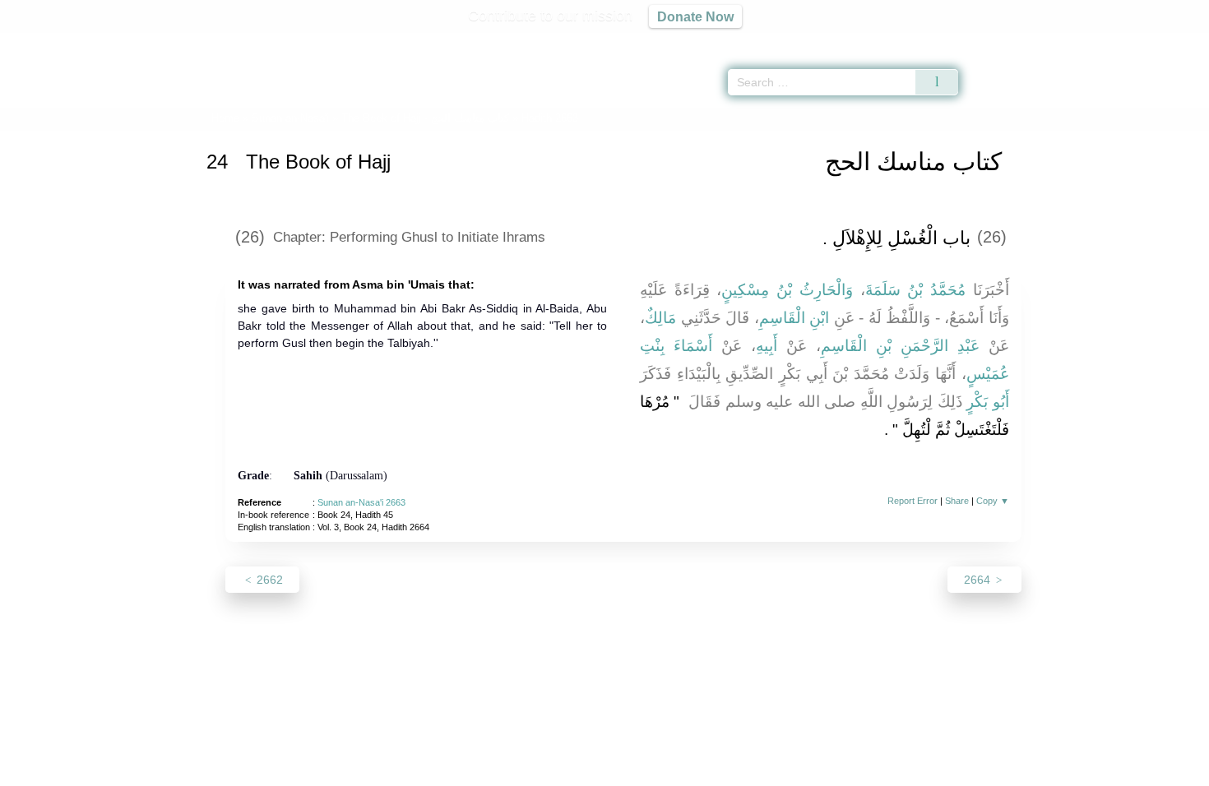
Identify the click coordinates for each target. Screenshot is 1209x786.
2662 (268, 579)
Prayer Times (1112, 41)
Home (225, 118)
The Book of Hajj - (425, 118)
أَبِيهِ (766, 345)
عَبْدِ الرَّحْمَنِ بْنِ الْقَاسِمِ (900, 345)
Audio (1169, 41)
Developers (591, 771)
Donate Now (695, 16)
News (475, 771)
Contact (657, 771)
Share (957, 501)
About (431, 771)
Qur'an (1004, 41)
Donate (711, 771)
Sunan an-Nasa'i (290, 118)
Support (525, 771)
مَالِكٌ (660, 317)
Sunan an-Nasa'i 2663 (361, 502)
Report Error (912, 501)
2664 (979, 579)
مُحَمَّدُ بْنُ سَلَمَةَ (915, 289)
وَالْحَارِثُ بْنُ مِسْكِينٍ (786, 289)
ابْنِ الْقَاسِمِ (794, 317)
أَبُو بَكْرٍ (987, 401)
